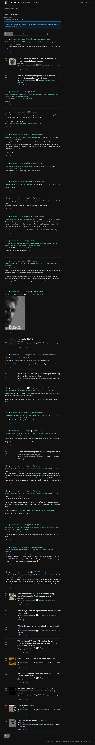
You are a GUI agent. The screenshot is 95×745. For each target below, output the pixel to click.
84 (20, 620)
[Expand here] (12, 61)
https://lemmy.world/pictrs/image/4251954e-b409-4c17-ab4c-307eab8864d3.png (32, 230)
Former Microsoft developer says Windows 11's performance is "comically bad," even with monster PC (30, 550)
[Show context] (52, 42)
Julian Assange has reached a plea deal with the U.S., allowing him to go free (26, 137)
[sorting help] (47, 34)
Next (6, 736)
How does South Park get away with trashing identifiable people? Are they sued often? (29, 575)
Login (81, 2)
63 (20, 699)
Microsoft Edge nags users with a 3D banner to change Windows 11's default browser (29, 201)
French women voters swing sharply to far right (18, 184)
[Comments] (12, 78)
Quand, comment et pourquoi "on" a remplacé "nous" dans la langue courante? (27, 433)
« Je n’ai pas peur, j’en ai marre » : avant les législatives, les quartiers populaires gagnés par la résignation (31, 264)
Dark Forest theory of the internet (23, 420)
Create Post (35, 2)
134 (20, 605)
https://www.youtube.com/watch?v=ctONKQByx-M (37, 510)
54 (20, 347)
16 (20, 85)
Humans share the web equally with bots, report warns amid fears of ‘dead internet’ (29, 415)
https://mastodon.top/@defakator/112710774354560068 (23, 123)
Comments (17, 34)
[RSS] (50, 34)
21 (20, 459)
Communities (25, 2)
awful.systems (13, 3)
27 (20, 652)
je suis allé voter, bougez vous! (47, 354)
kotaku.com (20, 660)
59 (20, 635)
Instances (66, 741)
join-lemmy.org (85, 741)
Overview (8, 34)
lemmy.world (20, 63)
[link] (55, 42)
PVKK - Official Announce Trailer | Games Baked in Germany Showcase (25, 166)
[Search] (77, 2)
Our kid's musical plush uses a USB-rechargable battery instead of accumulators (27, 42)
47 (20, 667)
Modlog (58, 741)
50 (20, 729)
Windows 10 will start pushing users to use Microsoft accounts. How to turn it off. (28, 469)
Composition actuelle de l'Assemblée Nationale (18, 115)
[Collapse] (6, 39)
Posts (25, 34)
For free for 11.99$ (10, 294)
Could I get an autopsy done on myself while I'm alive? (20, 390)
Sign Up (87, 2)
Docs (72, 741)
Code (77, 741)
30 (20, 682)
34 (20, 69)
